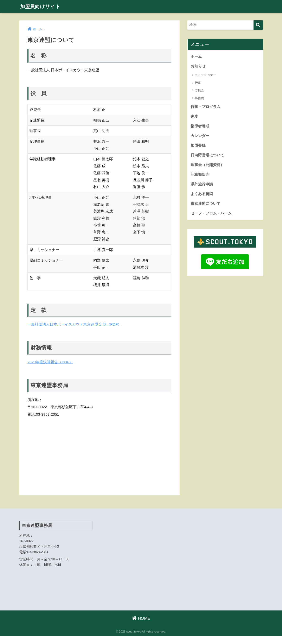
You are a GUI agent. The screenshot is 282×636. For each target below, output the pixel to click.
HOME (143, 618)
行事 (198, 82)
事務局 (199, 98)
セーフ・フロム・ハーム (211, 213)
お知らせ (198, 66)
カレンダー (200, 136)
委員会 (199, 90)
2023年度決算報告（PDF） (50, 362)
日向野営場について (207, 155)
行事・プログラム (205, 107)
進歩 (194, 116)
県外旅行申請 (202, 184)
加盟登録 (198, 145)
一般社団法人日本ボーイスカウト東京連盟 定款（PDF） (74, 324)
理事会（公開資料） (207, 165)
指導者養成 (200, 126)
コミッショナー (205, 75)
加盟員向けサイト (40, 6)
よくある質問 (202, 194)
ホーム (196, 56)
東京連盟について (205, 203)
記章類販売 (200, 174)
